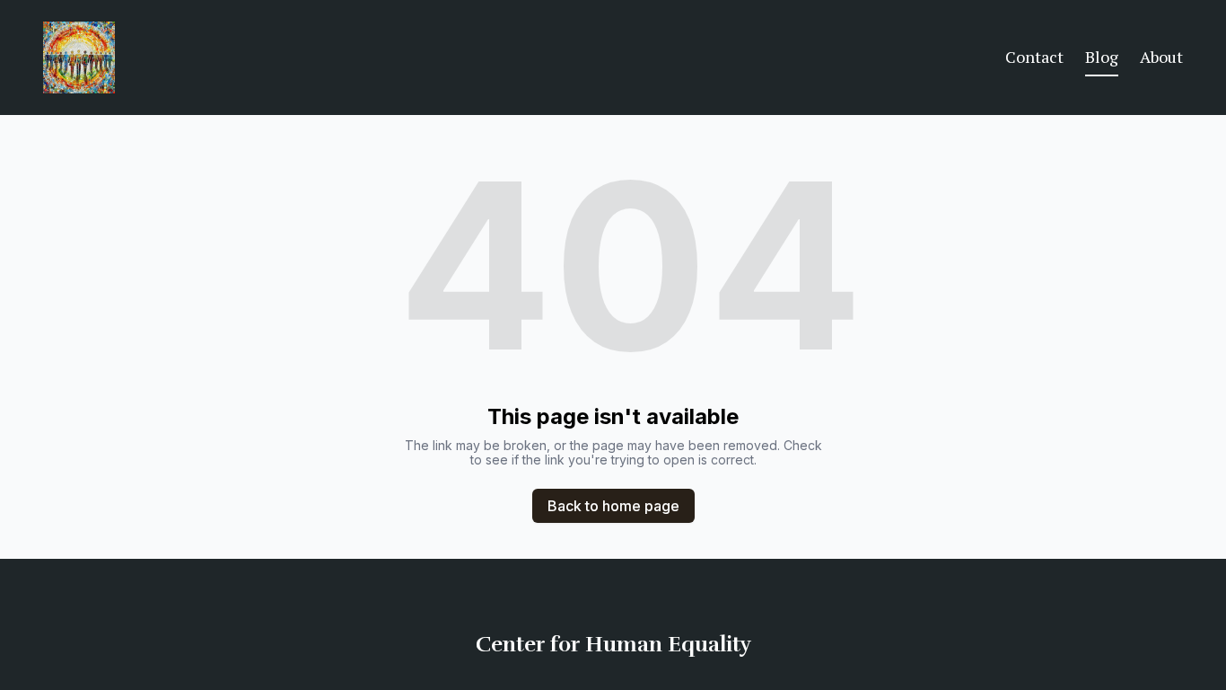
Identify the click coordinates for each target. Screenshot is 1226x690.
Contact (1034, 56)
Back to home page (613, 506)
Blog (1101, 56)
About (1161, 56)
